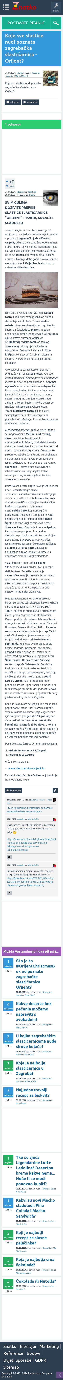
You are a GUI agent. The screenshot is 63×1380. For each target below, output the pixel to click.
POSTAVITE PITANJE (26, 23)
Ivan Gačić (29, 1054)
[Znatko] (23, 6)
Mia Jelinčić (21, 1224)
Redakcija (32, 192)
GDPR (40, 1360)
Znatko (32, 195)
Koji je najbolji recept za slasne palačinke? (31, 1237)
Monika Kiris (21, 1027)
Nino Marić (30, 995)
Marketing (49, 1346)
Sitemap (11, 1367)
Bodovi (33, 1353)
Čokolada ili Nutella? (36, 1281)
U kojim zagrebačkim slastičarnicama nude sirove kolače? (36, 1041)
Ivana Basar (21, 1103)
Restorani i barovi (37, 800)
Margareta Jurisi (23, 1273)
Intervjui (28, 1346)
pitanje (19, 73)
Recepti (46, 1024)
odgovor (20, 192)
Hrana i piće (48, 1189)
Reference (13, 1353)
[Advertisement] (31, 152)
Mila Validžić (33, 819)
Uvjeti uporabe (17, 1360)
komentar (21, 819)
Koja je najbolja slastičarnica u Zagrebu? (30, 1068)
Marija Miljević (21, 76)
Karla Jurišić (30, 1081)
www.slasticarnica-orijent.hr (26, 768)
